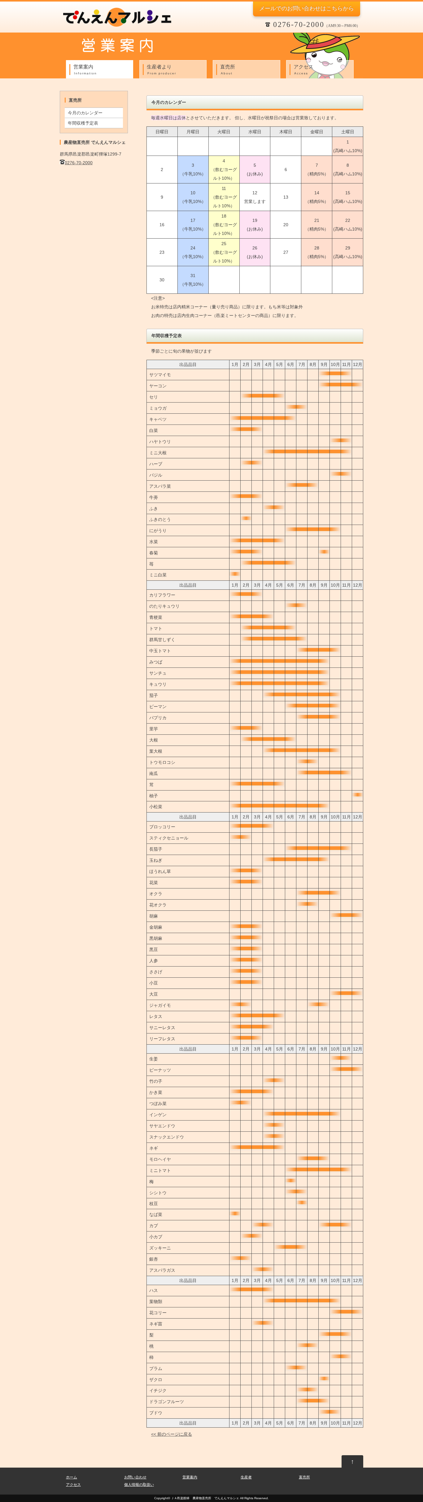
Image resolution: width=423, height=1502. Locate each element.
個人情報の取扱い (139, 1484)
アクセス (303, 69)
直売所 (227, 69)
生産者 (246, 1477)
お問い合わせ (135, 1477)
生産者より (161, 69)
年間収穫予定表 (83, 123)
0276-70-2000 (79, 162)
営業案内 (85, 69)
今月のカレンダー (85, 112)
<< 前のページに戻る (171, 1434)
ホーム (71, 1477)
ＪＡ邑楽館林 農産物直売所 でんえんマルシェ (205, 1498)
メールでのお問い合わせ (306, 8)
